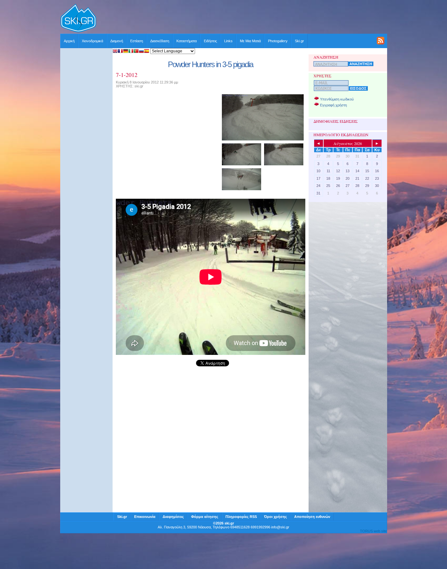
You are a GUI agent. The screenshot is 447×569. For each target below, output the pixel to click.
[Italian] (131, 51)
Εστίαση (136, 41)
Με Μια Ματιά (250, 41)
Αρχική (69, 41)
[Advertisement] (242, 18)
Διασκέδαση (159, 41)
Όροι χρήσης (275, 517)
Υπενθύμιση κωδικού (337, 99)
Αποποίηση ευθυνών (312, 517)
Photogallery (278, 41)
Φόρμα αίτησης (204, 517)
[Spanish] (146, 51)
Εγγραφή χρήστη (333, 105)
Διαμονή (116, 41)
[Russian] (141, 51)
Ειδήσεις (210, 41)
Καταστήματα (186, 41)
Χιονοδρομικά (92, 41)
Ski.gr (299, 41)
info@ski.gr (280, 527)
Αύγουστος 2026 (347, 143)
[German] (125, 51)
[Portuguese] (136, 51)
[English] (115, 51)
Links (228, 41)
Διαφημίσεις (173, 517)
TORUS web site (373, 531)
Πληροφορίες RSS (241, 517)
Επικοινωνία (144, 517)
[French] (120, 51)
